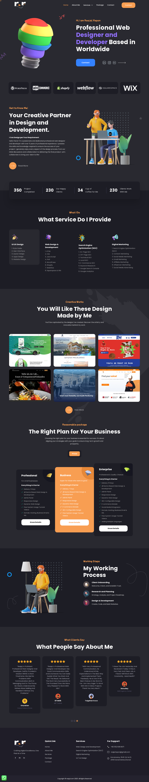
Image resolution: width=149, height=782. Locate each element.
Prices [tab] (74, 454)
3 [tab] (77, 721)
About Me (76, 5)
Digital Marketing (120, 244)
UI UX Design (18, 244)
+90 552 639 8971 (117, 747)
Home (65, 5)
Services (86, 5)
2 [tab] (74, 721)
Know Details (35, 522)
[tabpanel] (74, 501)
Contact (110, 5)
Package (100, 5)
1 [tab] (72, 721)
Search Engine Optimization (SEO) (89, 750)
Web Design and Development (88, 747)
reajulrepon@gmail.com (120, 752)
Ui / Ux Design (81, 758)
